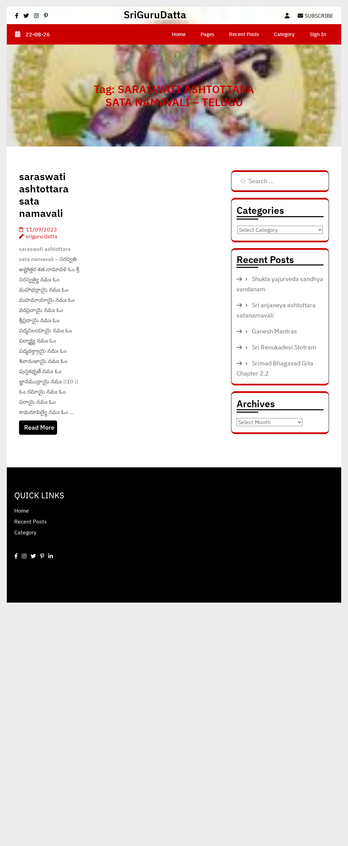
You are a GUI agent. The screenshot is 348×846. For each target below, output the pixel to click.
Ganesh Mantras (274, 331)
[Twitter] (33, 556)
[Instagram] (24, 556)
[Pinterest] (42, 556)
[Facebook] (16, 556)
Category (284, 34)
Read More (39, 427)
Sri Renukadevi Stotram (284, 347)
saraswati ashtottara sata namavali (44, 195)
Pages (207, 34)
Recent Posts (244, 34)
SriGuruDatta (155, 14)
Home (179, 34)
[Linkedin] (50, 556)
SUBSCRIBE (318, 15)
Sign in (318, 34)
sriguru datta (41, 236)
